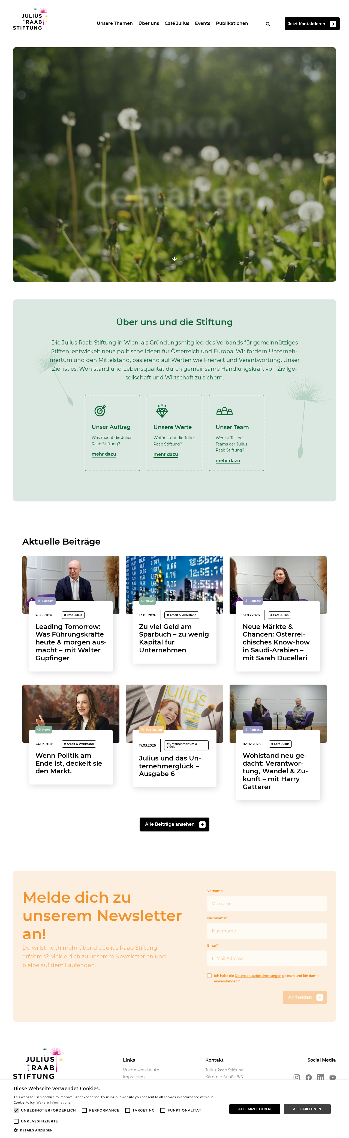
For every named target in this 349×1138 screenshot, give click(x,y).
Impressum (134, 1076)
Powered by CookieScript (324, 1135)
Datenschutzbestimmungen (258, 976)
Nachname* (217, 918)
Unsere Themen (115, 23)
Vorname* (215, 891)
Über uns (149, 23)
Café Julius (177, 23)
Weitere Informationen (55, 1102)
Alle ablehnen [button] (307, 1109)
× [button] (343, 1086)
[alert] (174, 1109)
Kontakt (214, 1060)
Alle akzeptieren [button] (254, 1109)
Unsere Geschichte (141, 1069)
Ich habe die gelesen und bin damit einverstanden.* (266, 978)
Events (202, 23)
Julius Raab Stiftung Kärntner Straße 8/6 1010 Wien (224, 1077)
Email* (212, 945)
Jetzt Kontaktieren (306, 23)
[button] (117, 1130)
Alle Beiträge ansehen (170, 824)
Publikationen (232, 23)
